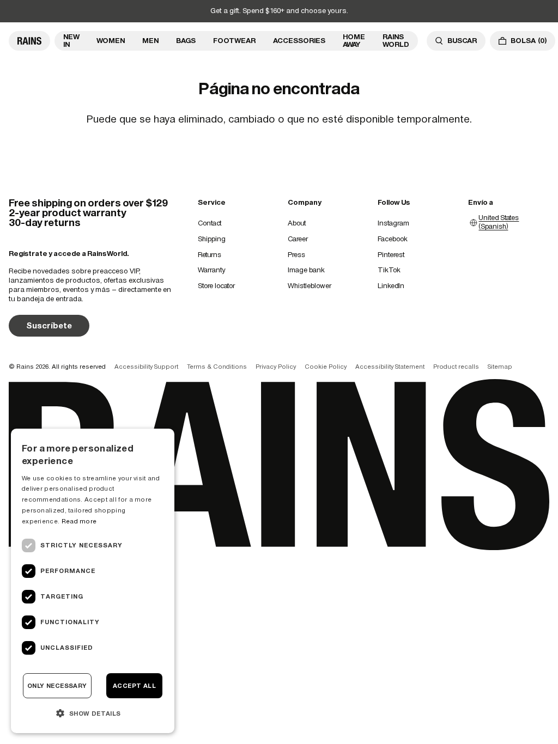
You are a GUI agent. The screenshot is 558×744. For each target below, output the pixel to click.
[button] (92, 712)
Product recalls (456, 366)
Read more (79, 521)
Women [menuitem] (110, 40)
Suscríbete (49, 325)
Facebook (393, 239)
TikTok (389, 270)
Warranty (211, 270)
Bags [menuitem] (186, 40)
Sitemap (500, 366)
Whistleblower (309, 286)
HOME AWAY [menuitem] (354, 40)
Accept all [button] (134, 685)
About (297, 223)
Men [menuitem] (150, 40)
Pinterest (391, 255)
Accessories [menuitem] (299, 40)
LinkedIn (391, 286)
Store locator (216, 286)
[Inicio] (29, 41)
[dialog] (92, 581)
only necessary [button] (57, 685)
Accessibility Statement (389, 366)
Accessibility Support (146, 366)
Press (296, 255)
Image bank (306, 270)
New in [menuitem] (71, 40)
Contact (209, 223)
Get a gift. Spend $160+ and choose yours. (279, 11)
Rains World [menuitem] (396, 40)
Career (298, 239)
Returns (209, 255)
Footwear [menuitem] (234, 40)
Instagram (393, 223)
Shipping (212, 239)
